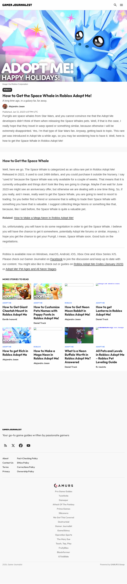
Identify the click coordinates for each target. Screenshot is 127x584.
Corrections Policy (26, 467)
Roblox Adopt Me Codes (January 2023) (98, 264)
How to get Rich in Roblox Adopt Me (15, 353)
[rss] (5, 445)
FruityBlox (63, 547)
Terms (5, 467)
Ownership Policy (25, 471)
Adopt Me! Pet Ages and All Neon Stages (31, 269)
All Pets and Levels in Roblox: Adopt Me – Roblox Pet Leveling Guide (110, 356)
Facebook (56, 259)
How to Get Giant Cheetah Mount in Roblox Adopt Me (15, 310)
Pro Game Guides (63, 491)
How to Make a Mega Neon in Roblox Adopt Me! (44, 217)
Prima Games (63, 508)
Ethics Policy (23, 462)
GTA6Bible (63, 556)
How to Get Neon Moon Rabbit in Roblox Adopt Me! (77, 310)
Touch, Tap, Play (63, 543)
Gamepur (63, 500)
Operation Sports (63, 534)
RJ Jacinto (101, 367)
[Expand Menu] (121, 5)
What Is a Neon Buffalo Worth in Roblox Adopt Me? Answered (78, 356)
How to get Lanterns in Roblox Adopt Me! (109, 310)
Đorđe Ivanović (9, 319)
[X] (13, 445)
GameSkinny (63, 530)
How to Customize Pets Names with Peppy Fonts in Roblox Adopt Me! (47, 312)
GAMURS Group (118, 565)
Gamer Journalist (63, 526)
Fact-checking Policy (27, 458)
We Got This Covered (63, 517)
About (5, 458)
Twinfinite (63, 495)
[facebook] (21, 445)
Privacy (6, 471)
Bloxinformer (63, 552)
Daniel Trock (40, 323)
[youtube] (28, 445)
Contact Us (7, 462)
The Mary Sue (63, 539)
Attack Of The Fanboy (63, 504)
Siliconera (63, 513)
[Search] (115, 5)
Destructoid (63, 521)
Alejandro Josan (73, 319)
